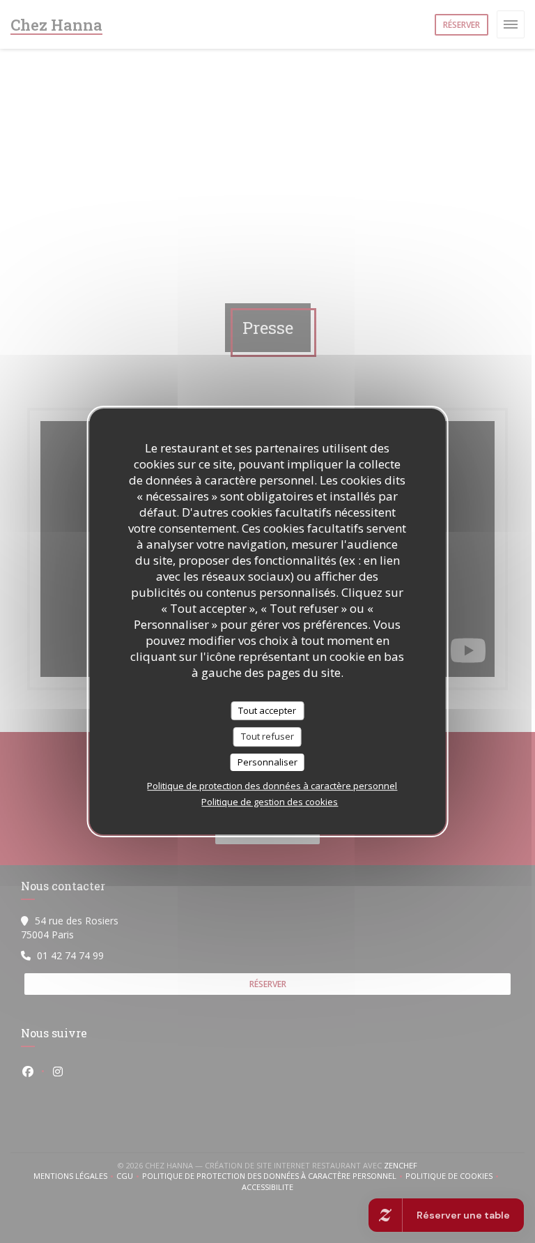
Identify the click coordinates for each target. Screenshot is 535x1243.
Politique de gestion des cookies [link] (269, 801)
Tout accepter (267, 710)
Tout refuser (267, 736)
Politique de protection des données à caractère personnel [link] (272, 785)
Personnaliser (267, 762)
